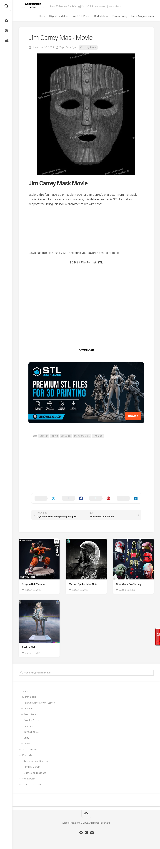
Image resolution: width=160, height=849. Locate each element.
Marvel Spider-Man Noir (83, 584)
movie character (82, 436)
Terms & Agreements (142, 16)
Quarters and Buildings (35, 773)
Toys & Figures (31, 732)
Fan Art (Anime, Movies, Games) (39, 703)
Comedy (44, 436)
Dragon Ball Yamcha (33, 584)
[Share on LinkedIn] (127, 498)
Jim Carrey (66, 436)
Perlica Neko (29, 647)
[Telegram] (6, 21)
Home (42, 16)
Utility (26, 738)
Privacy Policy (120, 16)
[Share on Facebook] (72, 498)
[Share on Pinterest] (100, 498)
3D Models (99, 16)
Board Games (31, 714)
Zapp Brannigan (68, 47)
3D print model (57, 16)
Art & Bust (29, 708)
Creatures (28, 726)
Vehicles (28, 743)
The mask (98, 436)
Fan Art (54, 436)
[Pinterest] (6, 31)
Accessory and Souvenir (36, 761)
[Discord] (6, 40)
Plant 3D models (32, 767)
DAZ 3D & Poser (81, 16)
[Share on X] (45, 498)
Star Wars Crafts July (128, 584)
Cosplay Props (88, 47)
